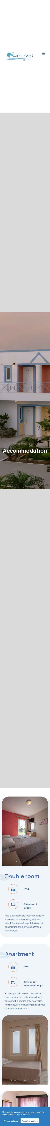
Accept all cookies (30, 1121)
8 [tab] (35, 1080)
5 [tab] (30, 861)
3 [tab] (23, 861)
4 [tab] (27, 861)
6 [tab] (33, 861)
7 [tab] (31, 1080)
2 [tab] (20, 861)
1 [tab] (17, 861)
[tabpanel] (25, 831)
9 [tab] (38, 1080)
